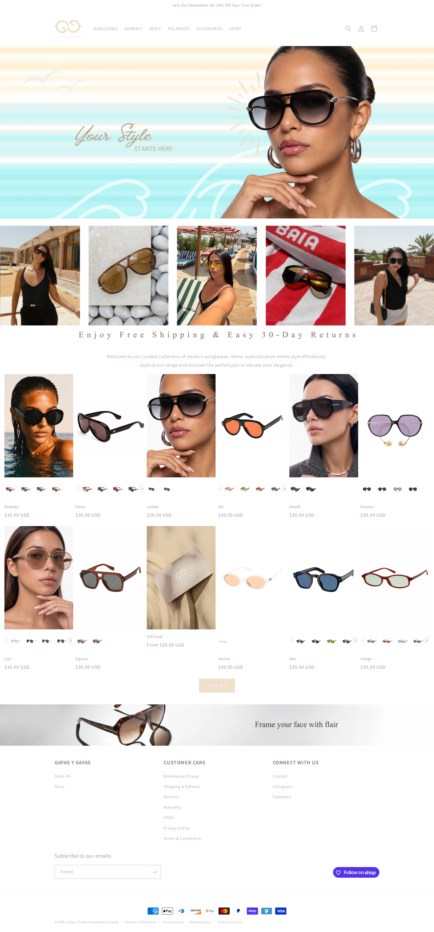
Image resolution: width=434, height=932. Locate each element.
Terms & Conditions (182, 838)
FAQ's (169, 817)
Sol (221, 507)
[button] (348, 28)
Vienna (224, 659)
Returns (171, 796)
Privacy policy (174, 922)
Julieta (153, 507)
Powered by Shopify (104, 922)
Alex (292, 659)
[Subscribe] (154, 872)
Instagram (282, 786)
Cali (7, 659)
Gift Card (154, 636)
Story (60, 786)
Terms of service (229, 922)
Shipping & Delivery (182, 786)
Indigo (366, 659)
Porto (80, 507)
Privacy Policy (176, 827)
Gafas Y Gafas (78, 922)
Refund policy (200, 922)
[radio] (11, 488)
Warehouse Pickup (181, 775)
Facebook (282, 796)
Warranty (172, 806)
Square (82, 659)
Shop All (63, 775)
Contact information (141, 922)
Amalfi (295, 507)
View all (217, 685)
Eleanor (367, 507)
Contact (280, 775)
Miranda (11, 507)
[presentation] (142, 488)
